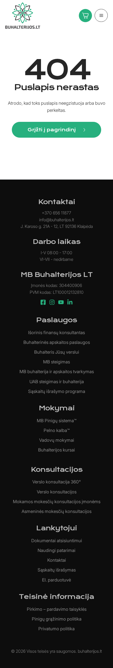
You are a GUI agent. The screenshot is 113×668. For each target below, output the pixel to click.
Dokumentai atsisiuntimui (56, 540)
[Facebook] (43, 302)
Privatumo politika (56, 628)
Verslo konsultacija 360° (56, 481)
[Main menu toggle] (101, 15)
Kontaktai (56, 560)
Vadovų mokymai (56, 440)
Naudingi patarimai (56, 550)
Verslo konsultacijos (56, 491)
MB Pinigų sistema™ (56, 420)
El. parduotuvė (56, 580)
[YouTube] (61, 302)
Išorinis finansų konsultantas (56, 332)
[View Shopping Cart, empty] (84, 15)
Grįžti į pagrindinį (52, 129)
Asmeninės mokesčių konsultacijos (56, 511)
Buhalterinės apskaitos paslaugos (56, 342)
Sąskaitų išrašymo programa (56, 391)
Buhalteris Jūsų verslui (56, 352)
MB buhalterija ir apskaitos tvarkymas (56, 371)
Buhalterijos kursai (56, 450)
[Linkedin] (70, 302)
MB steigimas (56, 361)
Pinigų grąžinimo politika (56, 619)
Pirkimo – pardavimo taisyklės (56, 609)
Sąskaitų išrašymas (57, 570)
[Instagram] (52, 302)
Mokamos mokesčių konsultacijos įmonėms (56, 501)
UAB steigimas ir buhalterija (56, 381)
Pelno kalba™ (57, 430)
